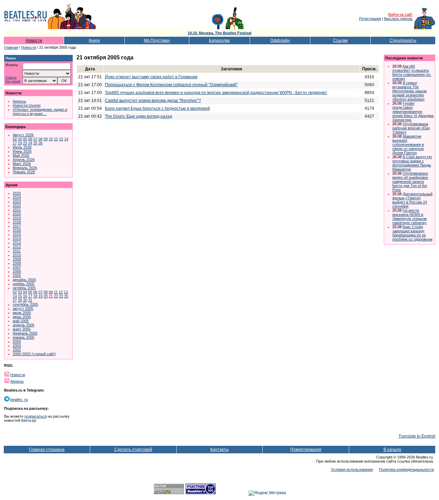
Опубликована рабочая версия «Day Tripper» (411, 128)
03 (20, 139)
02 (15, 139)
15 (20, 296)
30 (25, 300)
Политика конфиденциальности (406, 469)
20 (46, 296)
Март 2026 (22, 164)
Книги (94, 40)
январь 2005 (23, 337)
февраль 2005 (25, 333)
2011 (17, 251)
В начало (392, 449)
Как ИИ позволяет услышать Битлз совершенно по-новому (411, 72)
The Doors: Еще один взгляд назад (138, 116)
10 (51, 139)
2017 (17, 226)
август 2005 (23, 308)
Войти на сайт (400, 14)
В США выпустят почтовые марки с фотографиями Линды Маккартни (412, 163)
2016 (17, 230)
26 (40, 143)
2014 (17, 238)
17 (15, 143)
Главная (11, 47)
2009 (17, 259)
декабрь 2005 (24, 280)
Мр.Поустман (157, 40)
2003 (17, 346)
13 (61, 139)
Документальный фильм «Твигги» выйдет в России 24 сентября (412, 200)
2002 (17, 350)
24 (30, 143)
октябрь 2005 (24, 288)
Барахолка (219, 40)
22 (56, 296)
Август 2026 (23, 135)
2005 (17, 276)
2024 (17, 197)
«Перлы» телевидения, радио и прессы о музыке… (40, 111)
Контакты (219, 449)
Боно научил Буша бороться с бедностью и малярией (157, 108)
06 (30, 139)
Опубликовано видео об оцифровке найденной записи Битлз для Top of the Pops (410, 181)
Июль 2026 (22, 147)
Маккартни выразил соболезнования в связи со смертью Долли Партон (408, 144)
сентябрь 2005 (25, 304)
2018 (17, 222)
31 (30, 300)
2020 (17, 214)
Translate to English (417, 436)
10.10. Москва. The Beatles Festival (219, 33)
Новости (34, 40)
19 (20, 143)
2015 (17, 234)
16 (25, 296)
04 (25, 292)
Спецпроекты (403, 40)
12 (56, 139)
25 (35, 143)
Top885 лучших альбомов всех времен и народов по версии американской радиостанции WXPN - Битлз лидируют (216, 92)
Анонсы (19, 101)
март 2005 (22, 329)
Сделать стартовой (133, 449)
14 (66, 139)
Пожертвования (305, 449)
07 (35, 139)
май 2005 (21, 321)
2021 (17, 210)
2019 (17, 218)
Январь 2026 (24, 172)
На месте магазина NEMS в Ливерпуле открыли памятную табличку (409, 216)
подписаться (35, 416)
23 (25, 143)
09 (46, 139)
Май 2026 (21, 155)
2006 (17, 271)
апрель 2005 (23, 325)
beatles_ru (19, 399)
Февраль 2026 (25, 168)
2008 (17, 263)
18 (35, 296)
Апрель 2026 (24, 160)
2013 (17, 243)
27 (15, 300)
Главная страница (46, 449)
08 (40, 139)
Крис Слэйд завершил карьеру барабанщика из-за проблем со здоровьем (412, 233)
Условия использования (352, 469)
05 (25, 139)
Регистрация (370, 18)
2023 (17, 201)
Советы (10, 77)
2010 (17, 255)
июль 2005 (22, 313)
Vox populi (12, 81)
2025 (17, 193)
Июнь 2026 (22, 151)
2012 (17, 247)
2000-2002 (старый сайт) (34, 354)
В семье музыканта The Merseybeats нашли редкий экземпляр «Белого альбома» (409, 91)
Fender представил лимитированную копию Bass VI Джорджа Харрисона (413, 111)
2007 (17, 267)
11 (56, 292)
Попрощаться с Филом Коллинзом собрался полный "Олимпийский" (171, 84)
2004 (17, 341)
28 (20, 300)
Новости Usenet (26, 105)
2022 (17, 206)
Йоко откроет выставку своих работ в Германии (151, 76)
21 (51, 296)
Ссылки (340, 40)
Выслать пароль (398, 18)
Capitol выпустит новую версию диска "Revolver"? (153, 100)
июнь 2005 (22, 317)
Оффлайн (280, 40)
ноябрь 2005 (23, 284)
